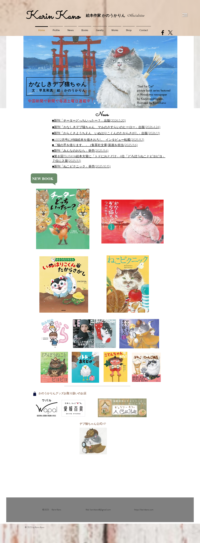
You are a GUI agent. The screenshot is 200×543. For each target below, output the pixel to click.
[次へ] (173, 72)
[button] (184, 14)
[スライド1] (94, 103)
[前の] (27, 72)
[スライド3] (102, 103)
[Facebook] (162, 32)
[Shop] (35, 393)
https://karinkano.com (143, 509)
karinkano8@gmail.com (100, 509)
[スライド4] (106, 103)
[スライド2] (98, 103)
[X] (170, 32)
